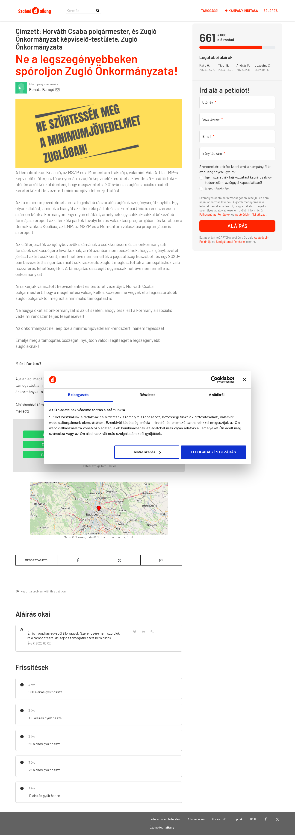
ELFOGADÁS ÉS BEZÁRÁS (213, 452)
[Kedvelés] (134, 631)
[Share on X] (120, 560)
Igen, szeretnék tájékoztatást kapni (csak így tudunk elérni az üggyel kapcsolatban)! (238, 180)
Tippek (238, 819)
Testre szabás (144, 452)
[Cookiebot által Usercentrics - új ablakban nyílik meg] (214, 379)
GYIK (253, 819)
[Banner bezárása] (244, 379)
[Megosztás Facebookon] (78, 560)
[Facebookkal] (265, 819)
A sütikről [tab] (216, 395)
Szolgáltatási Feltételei (231, 241)
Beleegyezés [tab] (78, 395)
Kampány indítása (243, 11)
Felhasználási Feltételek (214, 214)
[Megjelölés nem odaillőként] (143, 631)
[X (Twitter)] (277, 819)
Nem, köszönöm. (217, 189)
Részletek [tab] (148, 395)
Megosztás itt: (36, 560)
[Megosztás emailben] (161, 560)
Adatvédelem (196, 819)
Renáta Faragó (42, 89)
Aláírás (237, 226)
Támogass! (209, 11)
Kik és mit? (219, 819)
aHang (169, 827)
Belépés (270, 11)
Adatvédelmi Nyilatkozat (250, 214)
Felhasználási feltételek (165, 819)
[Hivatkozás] (152, 631)
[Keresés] (98, 10)
